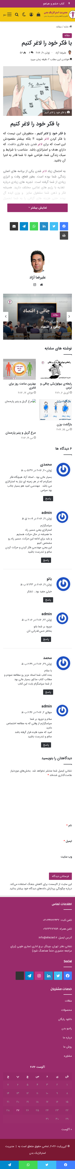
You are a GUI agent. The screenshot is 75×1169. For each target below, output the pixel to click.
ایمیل (68, 841)
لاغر (46, 138)
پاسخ (48, 498)
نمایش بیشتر (38, 207)
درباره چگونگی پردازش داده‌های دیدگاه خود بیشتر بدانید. (40, 888)
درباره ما (67, 1037)
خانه (66, 27)
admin (46, 513)
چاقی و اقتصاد (50, 327)
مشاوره (68, 1056)
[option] (37, 317)
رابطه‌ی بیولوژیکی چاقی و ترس (56, 385)
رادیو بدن (67, 1028)
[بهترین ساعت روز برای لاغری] (19, 369)
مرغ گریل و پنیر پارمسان (20, 432)
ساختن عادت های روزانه (51, 3)
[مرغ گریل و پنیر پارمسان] (19, 414)
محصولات (66, 1010)
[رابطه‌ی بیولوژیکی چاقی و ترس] (55, 369)
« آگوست (66, 1129)
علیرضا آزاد (60, 53)
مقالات (68, 1001)
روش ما (67, 1047)
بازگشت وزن (64, 424)
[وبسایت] (40, 284)
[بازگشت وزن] (55, 409)
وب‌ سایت (66, 857)
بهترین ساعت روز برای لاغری (22, 385)
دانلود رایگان (65, 1019)
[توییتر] (54, 226)
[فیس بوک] (64, 226)
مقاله (59, 27)
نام (69, 825)
